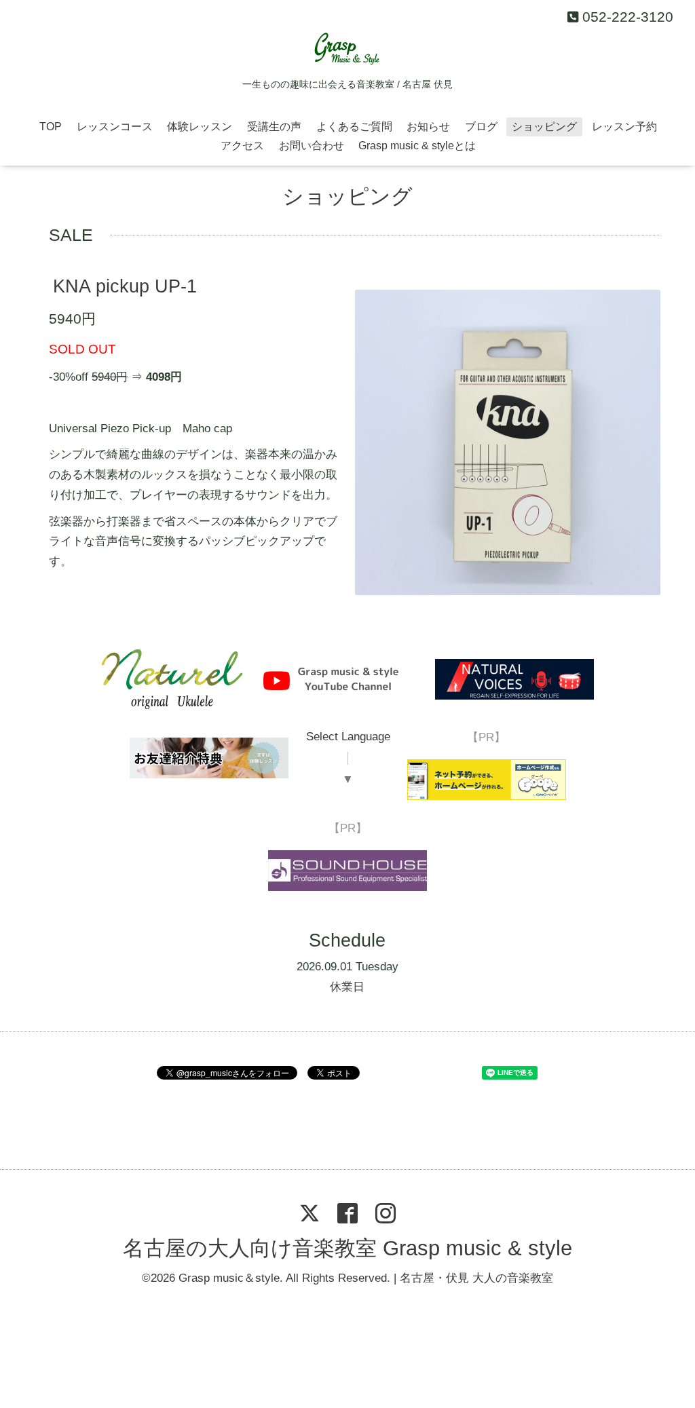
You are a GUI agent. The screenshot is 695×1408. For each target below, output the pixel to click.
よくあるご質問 (354, 126)
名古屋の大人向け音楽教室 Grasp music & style (347, 1249)
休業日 (347, 987)
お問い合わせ (311, 145)
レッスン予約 (624, 126)
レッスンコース (115, 126)
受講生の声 (274, 126)
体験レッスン (199, 126)
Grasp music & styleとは (417, 145)
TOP (50, 126)
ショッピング (544, 126)
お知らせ (428, 126)
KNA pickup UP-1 (125, 287)
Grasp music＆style (229, 1278)
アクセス (242, 145)
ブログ (481, 126)
